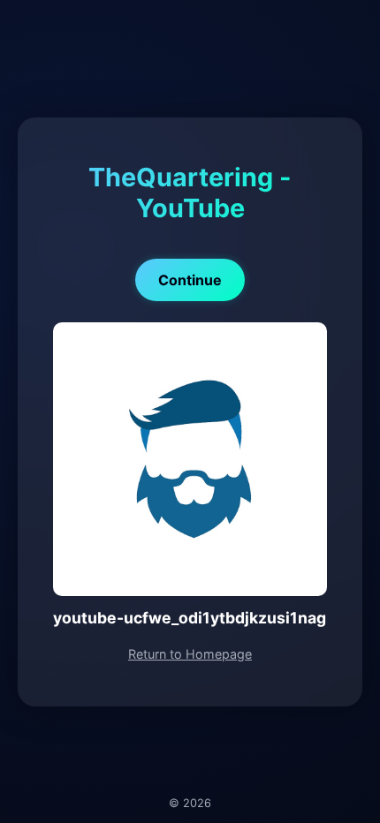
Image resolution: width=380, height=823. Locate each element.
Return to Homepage (190, 653)
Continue (190, 280)
